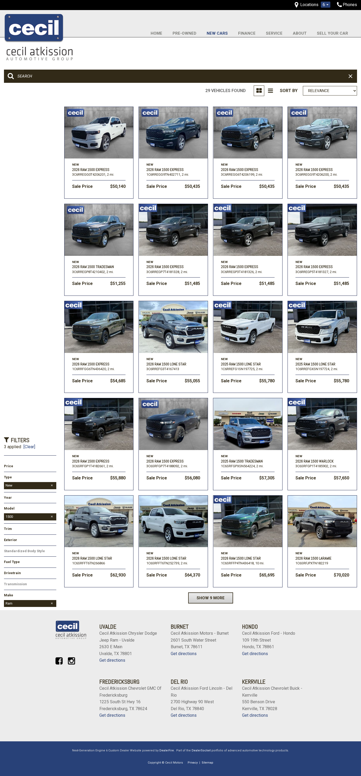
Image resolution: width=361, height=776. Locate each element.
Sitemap (207, 762)
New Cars (217, 33)
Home (156, 33)
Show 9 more (211, 598)
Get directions (112, 660)
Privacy (193, 762)
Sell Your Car (332, 33)
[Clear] (29, 446)
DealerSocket (201, 750)
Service (274, 33)
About (300, 33)
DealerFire (166, 750)
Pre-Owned (184, 33)
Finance (247, 33)
